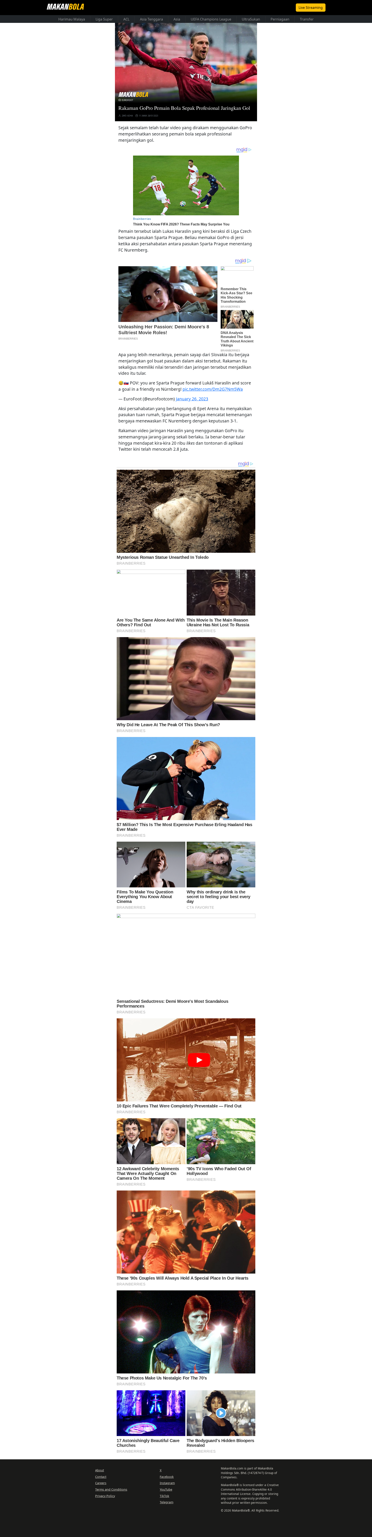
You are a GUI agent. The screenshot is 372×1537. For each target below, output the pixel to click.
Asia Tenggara (151, 19)
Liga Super (104, 19)
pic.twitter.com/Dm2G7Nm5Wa (213, 389)
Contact (100, 1477)
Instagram (167, 1483)
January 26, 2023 (192, 399)
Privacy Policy (105, 1496)
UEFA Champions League (211, 19)
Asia (177, 19)
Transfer (307, 19)
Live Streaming (311, 7)
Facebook (167, 1477)
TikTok (164, 1496)
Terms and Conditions (111, 1489)
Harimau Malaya (71, 19)
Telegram (166, 1502)
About (99, 1470)
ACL (126, 19)
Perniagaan (280, 19)
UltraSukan (251, 19)
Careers (100, 1483)
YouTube (166, 1489)
